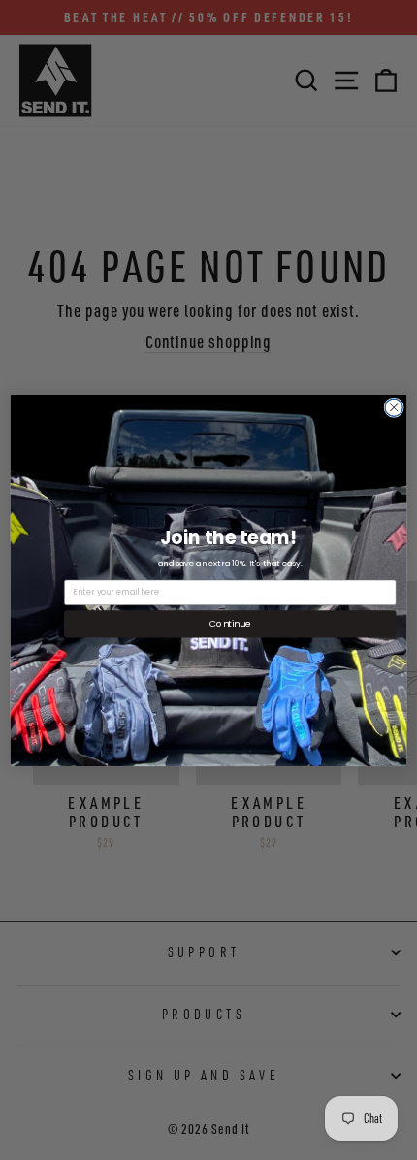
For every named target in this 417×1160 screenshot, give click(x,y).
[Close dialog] (393, 407)
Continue (229, 623)
